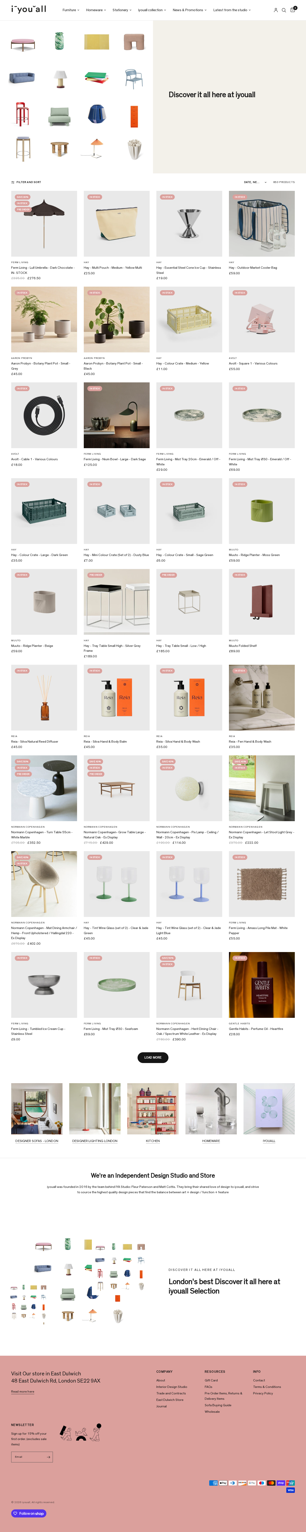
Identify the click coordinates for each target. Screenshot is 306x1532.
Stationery (120, 10)
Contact (259, 1380)
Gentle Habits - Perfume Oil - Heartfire (256, 1029)
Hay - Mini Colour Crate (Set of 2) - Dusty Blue (116, 555)
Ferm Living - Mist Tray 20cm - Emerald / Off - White (188, 462)
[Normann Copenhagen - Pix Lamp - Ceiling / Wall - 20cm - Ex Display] (189, 788)
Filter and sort (29, 182)
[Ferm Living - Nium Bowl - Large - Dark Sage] (117, 415)
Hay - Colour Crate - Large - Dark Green (39, 555)
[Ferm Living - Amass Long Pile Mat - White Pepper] (262, 884)
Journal (161, 1406)
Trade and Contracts (171, 1393)
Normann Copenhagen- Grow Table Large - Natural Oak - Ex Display (115, 835)
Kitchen (153, 1141)
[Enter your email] (48, 1457)
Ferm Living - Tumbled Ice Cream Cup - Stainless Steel (38, 1031)
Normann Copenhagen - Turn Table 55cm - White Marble (42, 835)
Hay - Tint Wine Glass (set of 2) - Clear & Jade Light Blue (188, 930)
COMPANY (164, 1371)
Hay (86, 262)
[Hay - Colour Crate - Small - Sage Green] (189, 511)
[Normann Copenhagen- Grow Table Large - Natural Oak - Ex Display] (117, 788)
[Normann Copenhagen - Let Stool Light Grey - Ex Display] (262, 788)
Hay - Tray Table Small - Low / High (181, 646)
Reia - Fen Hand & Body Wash (250, 741)
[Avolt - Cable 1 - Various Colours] (44, 415)
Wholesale (212, 1411)
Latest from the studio (230, 10)
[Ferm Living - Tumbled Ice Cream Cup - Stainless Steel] (44, 985)
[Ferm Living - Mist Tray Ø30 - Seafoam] (117, 985)
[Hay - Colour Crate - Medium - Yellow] (189, 319)
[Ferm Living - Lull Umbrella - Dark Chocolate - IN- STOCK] (44, 224)
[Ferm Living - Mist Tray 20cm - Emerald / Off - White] (189, 415)
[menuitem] (71, 10)
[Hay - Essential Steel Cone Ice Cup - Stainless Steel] (189, 224)
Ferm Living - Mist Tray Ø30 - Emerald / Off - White (260, 462)
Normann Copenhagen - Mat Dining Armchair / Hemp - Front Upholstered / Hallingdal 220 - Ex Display (44, 933)
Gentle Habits (239, 1023)
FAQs (208, 1387)
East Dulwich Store (169, 1400)
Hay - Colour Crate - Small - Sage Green (184, 555)
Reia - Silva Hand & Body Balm (105, 741)
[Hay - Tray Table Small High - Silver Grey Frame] (117, 602)
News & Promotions (188, 10)
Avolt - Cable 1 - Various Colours (34, 459)
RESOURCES (215, 1371)
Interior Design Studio (171, 1387)
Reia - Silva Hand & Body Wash (178, 741)
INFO (257, 1371)
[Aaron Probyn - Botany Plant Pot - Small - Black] (117, 319)
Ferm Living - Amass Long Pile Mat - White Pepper (258, 930)
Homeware (94, 10)
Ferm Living (19, 262)
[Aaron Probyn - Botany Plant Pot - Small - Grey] (44, 319)
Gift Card (211, 1380)
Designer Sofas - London (36, 1141)
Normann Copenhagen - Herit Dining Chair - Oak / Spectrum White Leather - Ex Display (187, 1031)
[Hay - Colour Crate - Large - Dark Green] (44, 511)
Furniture (69, 10)
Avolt (233, 358)
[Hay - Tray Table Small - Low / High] (189, 602)
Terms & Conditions (267, 1387)
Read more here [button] (22, 1391)
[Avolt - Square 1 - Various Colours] (262, 319)
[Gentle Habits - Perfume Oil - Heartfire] (262, 985)
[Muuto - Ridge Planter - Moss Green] (262, 511)
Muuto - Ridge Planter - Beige (32, 646)
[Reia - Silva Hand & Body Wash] (189, 698)
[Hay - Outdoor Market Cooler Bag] (262, 224)
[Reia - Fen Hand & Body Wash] (262, 698)
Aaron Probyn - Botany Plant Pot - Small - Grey (40, 366)
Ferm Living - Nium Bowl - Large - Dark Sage (115, 459)
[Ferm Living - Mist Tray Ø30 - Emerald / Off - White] (262, 415)
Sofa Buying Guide (218, 1405)
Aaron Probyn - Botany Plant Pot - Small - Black (113, 366)
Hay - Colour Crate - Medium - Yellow (182, 363)
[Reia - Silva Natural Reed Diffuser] (44, 698)
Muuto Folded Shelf (243, 646)
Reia (14, 736)
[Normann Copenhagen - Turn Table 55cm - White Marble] (44, 788)
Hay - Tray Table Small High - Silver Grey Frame (112, 648)
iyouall (269, 1141)
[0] (291, 10)
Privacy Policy (263, 1393)
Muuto (234, 549)
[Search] (284, 10)
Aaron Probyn (21, 358)
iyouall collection (150, 10)
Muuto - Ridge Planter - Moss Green (254, 555)
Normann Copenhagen (28, 827)
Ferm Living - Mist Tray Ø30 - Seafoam (111, 1029)
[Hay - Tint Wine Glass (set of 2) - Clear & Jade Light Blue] (189, 884)
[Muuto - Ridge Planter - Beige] (44, 602)
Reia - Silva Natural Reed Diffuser (34, 741)
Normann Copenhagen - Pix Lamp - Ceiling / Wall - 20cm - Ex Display (187, 835)
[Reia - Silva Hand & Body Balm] (117, 698)
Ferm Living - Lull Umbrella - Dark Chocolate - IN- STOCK (43, 270)
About (160, 1380)
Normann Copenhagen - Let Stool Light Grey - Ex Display (261, 835)
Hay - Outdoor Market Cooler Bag (253, 267)
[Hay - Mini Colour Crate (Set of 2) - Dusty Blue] (117, 511)
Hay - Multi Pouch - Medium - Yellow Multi (113, 267)
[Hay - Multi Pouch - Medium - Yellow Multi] (117, 224)
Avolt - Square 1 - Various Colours (253, 363)
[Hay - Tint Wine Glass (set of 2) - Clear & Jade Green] (117, 884)
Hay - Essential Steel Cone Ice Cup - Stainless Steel (188, 270)
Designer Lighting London (95, 1141)
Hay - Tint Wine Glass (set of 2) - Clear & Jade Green (116, 930)
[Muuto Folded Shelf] (262, 602)
